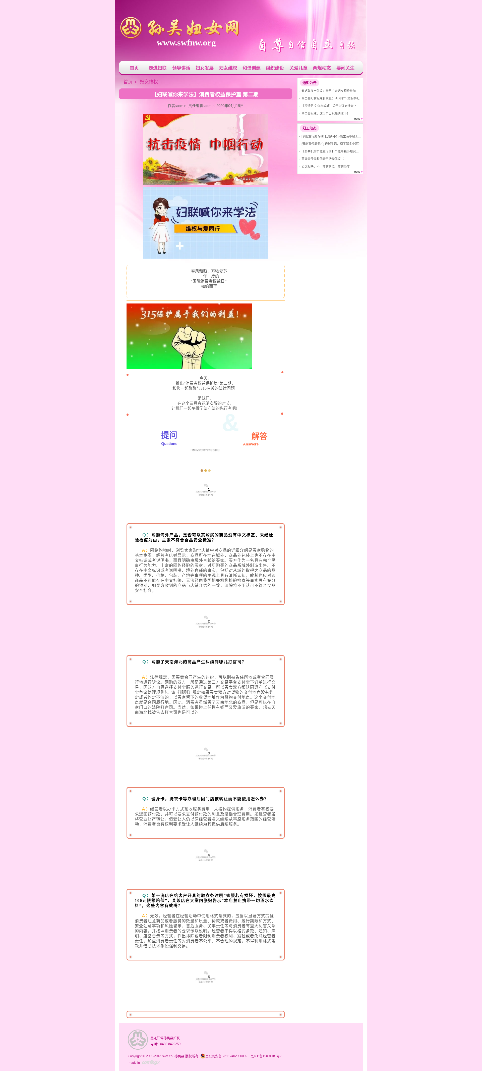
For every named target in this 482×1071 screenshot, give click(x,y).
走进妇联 (158, 68)
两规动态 (322, 68)
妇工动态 (310, 128)
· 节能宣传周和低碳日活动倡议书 (320, 159)
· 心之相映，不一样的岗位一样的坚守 (323, 166)
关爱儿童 (298, 68)
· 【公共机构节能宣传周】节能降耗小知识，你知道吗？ (329, 151)
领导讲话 (181, 68)
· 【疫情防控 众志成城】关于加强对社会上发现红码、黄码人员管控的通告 (329, 106)
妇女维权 (228, 68)
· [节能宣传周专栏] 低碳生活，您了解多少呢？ (329, 143)
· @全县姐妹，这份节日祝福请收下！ (323, 113)
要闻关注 (345, 68)
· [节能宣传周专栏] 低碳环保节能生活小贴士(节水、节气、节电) (329, 136)
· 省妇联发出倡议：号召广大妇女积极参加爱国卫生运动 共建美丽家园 (329, 90)
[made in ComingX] (151, 1062)
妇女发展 (205, 68)
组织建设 (275, 68)
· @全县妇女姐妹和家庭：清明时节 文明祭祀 (328, 98)
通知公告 (310, 83)
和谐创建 (252, 68)
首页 (134, 68)
